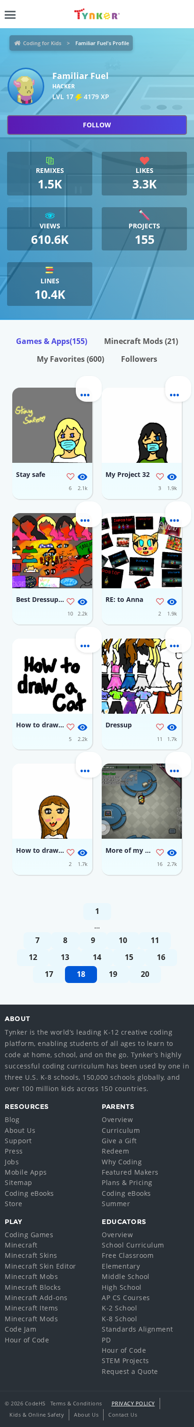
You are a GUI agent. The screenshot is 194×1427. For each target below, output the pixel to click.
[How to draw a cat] (52, 676)
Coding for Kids (42, 43)
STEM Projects (125, 1360)
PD (106, 1339)
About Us (20, 1130)
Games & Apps (51, 341)
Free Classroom (128, 1255)
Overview (117, 1119)
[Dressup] (142, 676)
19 (113, 974)
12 (33, 957)
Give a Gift (119, 1140)
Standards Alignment (137, 1329)
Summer (116, 1203)
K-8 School (119, 1318)
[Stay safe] (52, 425)
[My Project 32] (142, 425)
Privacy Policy (133, 1403)
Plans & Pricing (127, 1182)
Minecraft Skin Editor (40, 1266)
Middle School (126, 1276)
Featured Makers (130, 1172)
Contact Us (122, 1414)
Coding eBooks (29, 1193)
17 (49, 974)
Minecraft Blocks (33, 1287)
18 (81, 974)
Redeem (115, 1150)
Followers (139, 359)
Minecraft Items (31, 1307)
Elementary (121, 1266)
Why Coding (122, 1161)
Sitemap (18, 1182)
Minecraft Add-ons (36, 1297)
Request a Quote (130, 1371)
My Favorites (70, 359)
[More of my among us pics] (142, 801)
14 (97, 957)
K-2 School (119, 1307)
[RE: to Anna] (142, 550)
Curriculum (121, 1130)
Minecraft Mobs (31, 1276)
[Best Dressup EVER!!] (52, 550)
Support (18, 1140)
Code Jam (20, 1329)
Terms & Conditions (76, 1403)
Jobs (12, 1161)
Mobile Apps (26, 1172)
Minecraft (21, 1244)
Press (14, 1150)
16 (161, 957)
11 (155, 940)
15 (129, 957)
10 (123, 940)
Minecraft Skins (31, 1255)
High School (122, 1287)
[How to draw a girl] (52, 801)
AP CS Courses (126, 1297)
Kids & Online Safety (36, 1414)
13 (65, 957)
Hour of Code (27, 1339)
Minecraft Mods (141, 341)
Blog (12, 1119)
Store (14, 1203)
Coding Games (29, 1234)
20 (145, 974)
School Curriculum (133, 1244)
